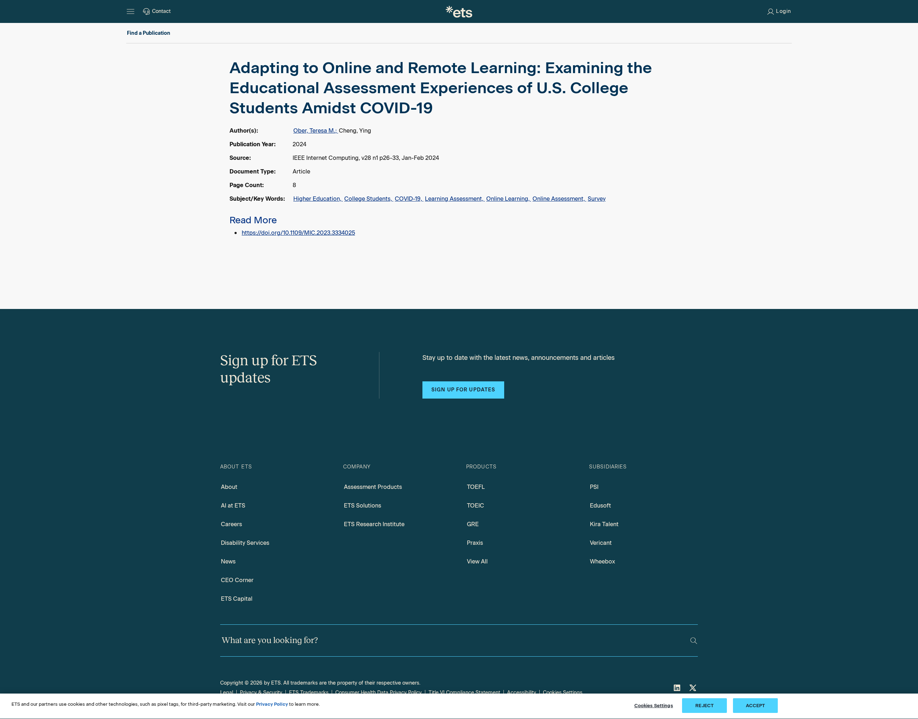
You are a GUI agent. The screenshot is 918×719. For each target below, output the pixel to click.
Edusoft (600, 505)
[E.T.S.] (459, 11)
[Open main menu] (130, 11)
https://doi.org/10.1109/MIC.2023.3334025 (298, 232)
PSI (594, 487)
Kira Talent (604, 524)
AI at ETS (233, 505)
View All (477, 561)
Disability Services (245, 542)
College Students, (368, 198)
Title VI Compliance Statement (464, 693)
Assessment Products (373, 487)
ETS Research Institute (374, 524)
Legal (226, 693)
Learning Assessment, (455, 198)
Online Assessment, (559, 198)
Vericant (601, 542)
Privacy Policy (272, 704)
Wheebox (602, 561)
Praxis (475, 542)
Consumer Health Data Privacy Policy (378, 693)
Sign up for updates (463, 390)
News (228, 561)
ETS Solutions (362, 505)
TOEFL (476, 487)
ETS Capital (236, 598)
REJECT (704, 705)
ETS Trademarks (308, 693)
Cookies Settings (562, 693)
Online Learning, (508, 198)
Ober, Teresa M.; (315, 130)
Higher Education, (318, 198)
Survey (597, 198)
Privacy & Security (261, 693)
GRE (473, 524)
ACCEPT (755, 705)
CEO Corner (237, 580)
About (229, 487)
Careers (231, 524)
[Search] (694, 641)
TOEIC (475, 505)
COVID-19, (409, 198)
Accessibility (521, 693)
